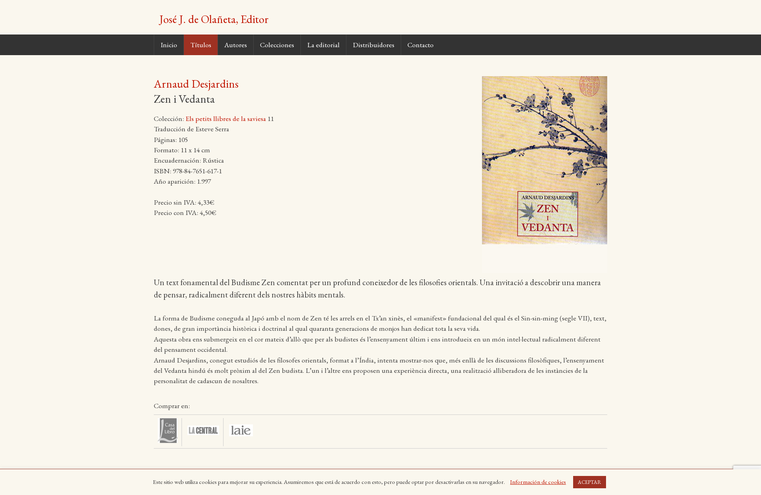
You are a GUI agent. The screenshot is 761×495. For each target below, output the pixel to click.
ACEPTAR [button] (589, 482)
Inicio (169, 44)
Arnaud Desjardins (196, 83)
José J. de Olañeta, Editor (214, 19)
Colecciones (277, 44)
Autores (235, 44)
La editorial (323, 44)
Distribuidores (373, 44)
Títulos (200, 44)
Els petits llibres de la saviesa (225, 118)
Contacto (420, 44)
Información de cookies (538, 481)
